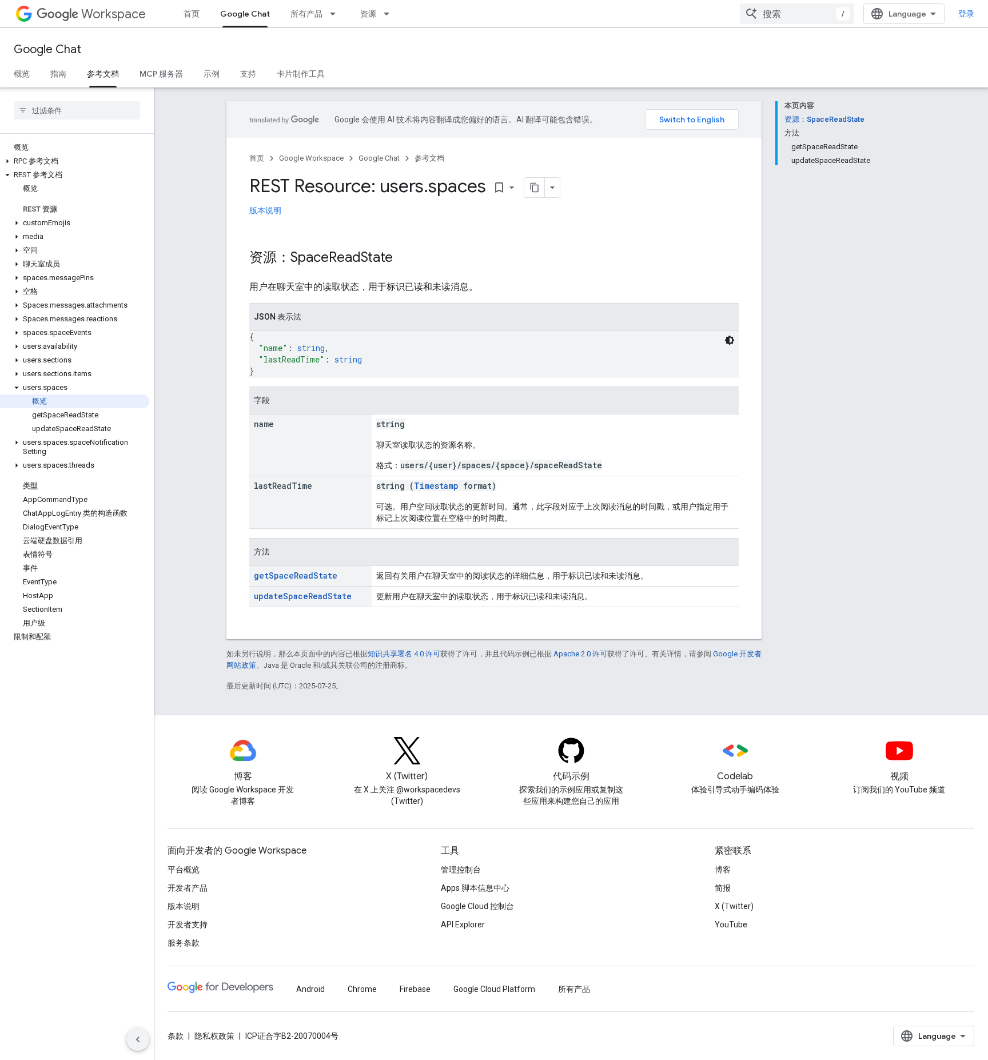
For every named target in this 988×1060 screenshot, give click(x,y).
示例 (212, 74)
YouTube (731, 924)
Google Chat (245, 14)
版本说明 (265, 210)
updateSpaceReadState (303, 596)
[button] (74, 161)
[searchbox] (77, 110)
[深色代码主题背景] (729, 340)
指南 (58, 74)
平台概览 (184, 869)
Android (310, 989)
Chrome (362, 989)
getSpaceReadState (295, 575)
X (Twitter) (734, 906)
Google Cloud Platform (494, 989)
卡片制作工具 (301, 74)
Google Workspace (311, 158)
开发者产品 (188, 887)
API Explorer (463, 924)
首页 (192, 14)
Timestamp (436, 485)
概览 (22, 74)
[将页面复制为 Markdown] (534, 187)
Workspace (113, 14)
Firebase (415, 989)
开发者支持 (188, 924)
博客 (723, 869)
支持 (248, 74)
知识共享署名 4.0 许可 (404, 653)
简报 (723, 887)
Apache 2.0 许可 (580, 653)
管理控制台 (461, 869)
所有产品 (306, 14)
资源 (368, 14)
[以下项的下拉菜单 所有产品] (336, 13)
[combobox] (797, 13)
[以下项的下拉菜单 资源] (390, 13)
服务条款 (184, 942)
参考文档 (103, 74)
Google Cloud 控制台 (477, 906)
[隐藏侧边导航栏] (137, 1039)
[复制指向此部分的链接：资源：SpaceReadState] (404, 258)
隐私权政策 (214, 1036)
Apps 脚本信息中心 (475, 887)
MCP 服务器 (161, 74)
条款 (176, 1036)
